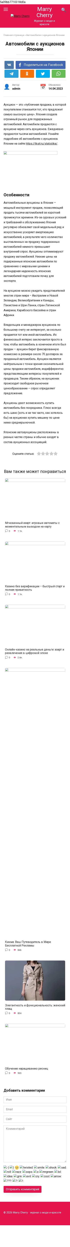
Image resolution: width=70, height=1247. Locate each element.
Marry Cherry (44, 12)
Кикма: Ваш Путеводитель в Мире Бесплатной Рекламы (28, 943)
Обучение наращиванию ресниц (26, 1068)
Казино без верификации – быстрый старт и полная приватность (35, 587)
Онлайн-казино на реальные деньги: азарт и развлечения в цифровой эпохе (34, 651)
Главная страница (14, 35)
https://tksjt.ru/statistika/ (41, 143)
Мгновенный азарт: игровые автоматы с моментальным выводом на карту (32, 524)
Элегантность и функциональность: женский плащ (35, 1006)
